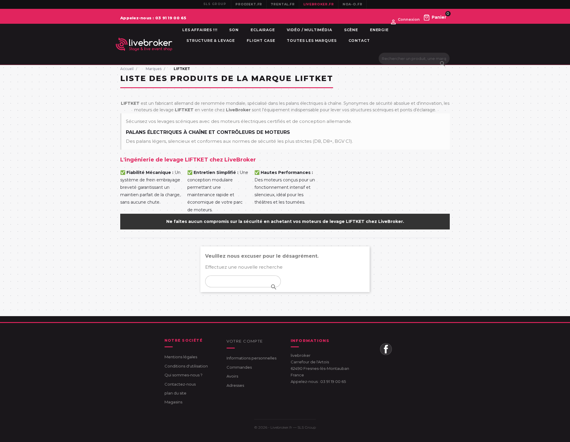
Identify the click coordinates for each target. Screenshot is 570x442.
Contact (359, 40)
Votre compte (245, 341)
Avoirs (232, 376)
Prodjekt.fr (248, 4)
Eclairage (263, 30)
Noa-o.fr (352, 4)
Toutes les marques (311, 40)
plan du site (175, 393)
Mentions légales (180, 356)
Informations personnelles (251, 358)
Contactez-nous (180, 384)
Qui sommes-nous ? (183, 375)
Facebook (386, 349)
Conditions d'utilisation (186, 366)
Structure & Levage (210, 40)
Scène (351, 30)
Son (234, 30)
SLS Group (306, 427)
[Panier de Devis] (434, 17)
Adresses (235, 385)
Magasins (173, 402)
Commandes (239, 367)
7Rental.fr (282, 4)
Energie (379, 30)
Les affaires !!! (199, 30)
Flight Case (261, 40)
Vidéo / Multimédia (309, 30)
